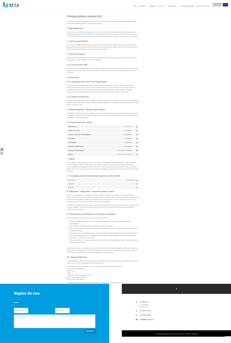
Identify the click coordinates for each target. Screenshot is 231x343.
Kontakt (160, 6)
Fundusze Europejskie (187, 6)
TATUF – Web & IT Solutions (188, 334)
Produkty (142, 6)
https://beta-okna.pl (88, 32)
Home (135, 6)
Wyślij (90, 331)
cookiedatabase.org (105, 283)
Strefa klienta (171, 6)
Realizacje (152, 6)
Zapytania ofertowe (202, 6)
